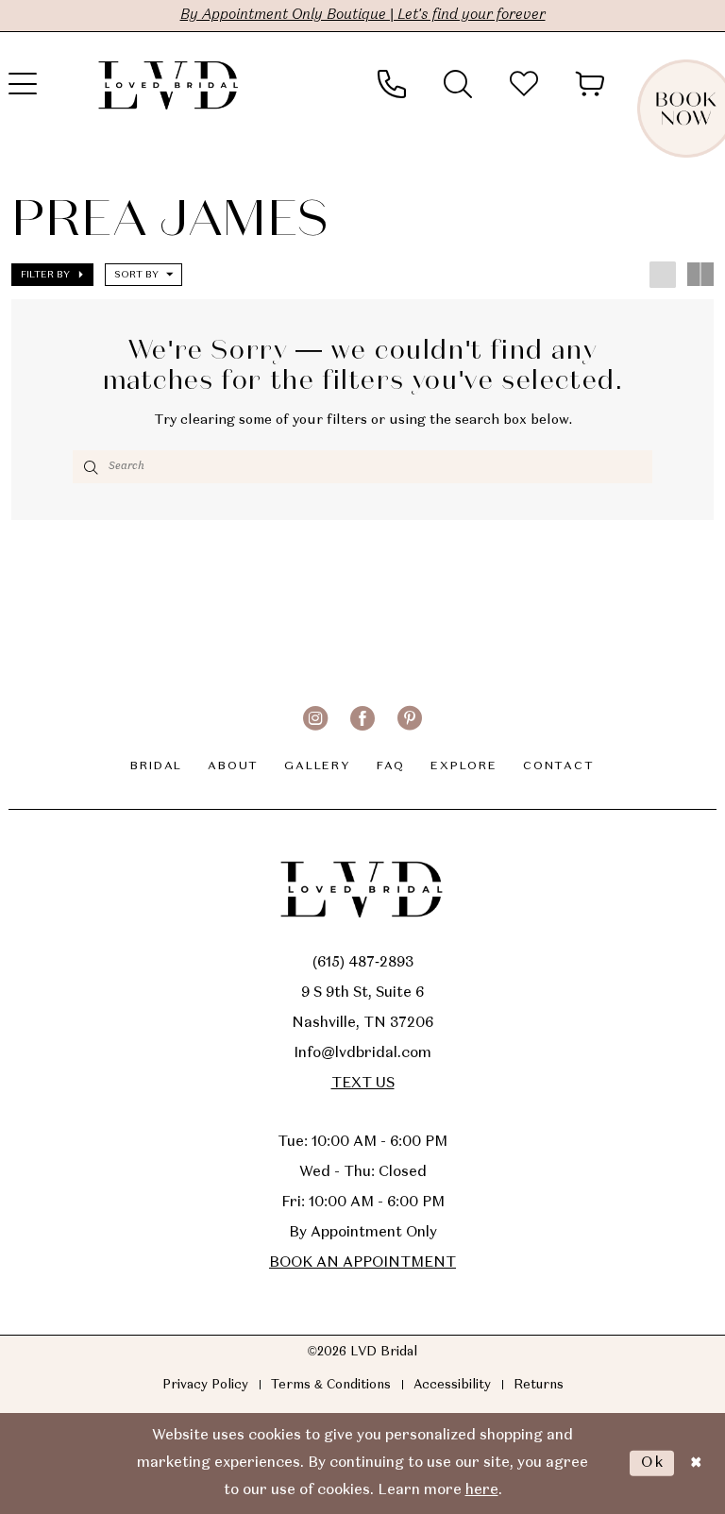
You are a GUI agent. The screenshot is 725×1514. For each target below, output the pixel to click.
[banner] (169, 84)
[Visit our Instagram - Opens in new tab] (315, 718)
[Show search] (458, 84)
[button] (590, 84)
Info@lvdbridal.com (362, 1053)
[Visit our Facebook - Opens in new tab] (362, 718)
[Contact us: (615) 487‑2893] (392, 84)
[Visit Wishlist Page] (524, 84)
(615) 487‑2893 (362, 962)
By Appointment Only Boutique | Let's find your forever (363, 15)
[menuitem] (392, 84)
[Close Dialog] (696, 1463)
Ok (653, 1463)
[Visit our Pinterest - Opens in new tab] (409, 718)
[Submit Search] (90, 466)
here (481, 1490)
